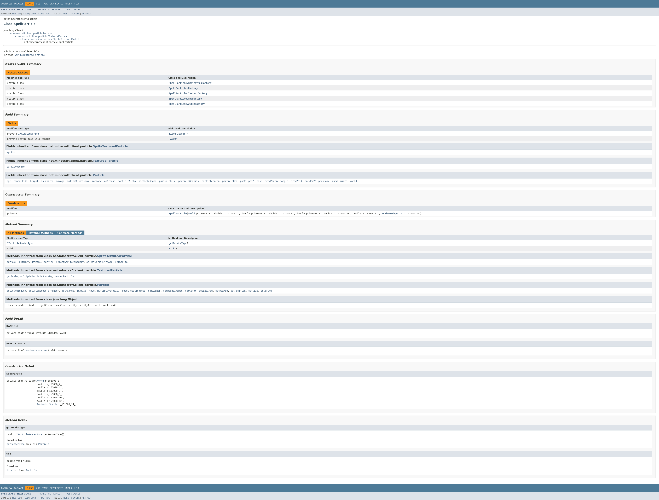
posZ (259, 181)
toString (266, 290)
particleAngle (147, 181)
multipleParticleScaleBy (36, 276)
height (34, 181)
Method (45, 14)
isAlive (81, 290)
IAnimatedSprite (28, 133)
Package (19, 4)
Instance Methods (40, 233)
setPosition (238, 290)
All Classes (73, 9)
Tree (45, 4)
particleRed (229, 181)
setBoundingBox (172, 290)
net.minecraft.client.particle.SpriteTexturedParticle (49, 39)
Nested (16, 14)
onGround (109, 181)
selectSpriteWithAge (99, 262)
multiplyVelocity (108, 290)
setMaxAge (221, 290)
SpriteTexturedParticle (29, 55)
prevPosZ (323, 181)
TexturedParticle (105, 160)
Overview (6, 4)
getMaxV (24, 262)
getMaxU (11, 262)
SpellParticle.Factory (183, 88)
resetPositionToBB (133, 290)
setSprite (121, 262)
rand (335, 181)
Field (26, 14)
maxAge (60, 181)
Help (76, 4)
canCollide (20, 181)
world (353, 181)
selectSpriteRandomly (70, 262)
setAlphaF (154, 290)
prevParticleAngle (276, 181)
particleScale (16, 166)
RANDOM (173, 138)
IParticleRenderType (20, 243)
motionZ (96, 181)
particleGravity (188, 181)
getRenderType (178, 243)
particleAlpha (127, 181)
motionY (84, 181)
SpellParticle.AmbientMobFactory (190, 83)
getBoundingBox (16, 290)
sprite (11, 152)
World (191, 213)
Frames (42, 9)
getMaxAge (68, 290)
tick (171, 248)
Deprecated (56, 4)
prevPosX (296, 181)
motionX (72, 181)
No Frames (54, 9)
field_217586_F (178, 133)
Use (38, 4)
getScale (12, 276)
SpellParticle (178, 213)
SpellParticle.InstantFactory (188, 93)
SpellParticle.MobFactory (185, 98)
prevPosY (310, 181)
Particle (99, 175)
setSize (253, 290)
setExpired (206, 290)
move (92, 290)
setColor (190, 290)
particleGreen (210, 181)
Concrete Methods (69, 233)
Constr (35, 14)
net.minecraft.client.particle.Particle (30, 33)
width (343, 181)
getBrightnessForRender (44, 290)
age (9, 181)
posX (243, 181)
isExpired (47, 181)
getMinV (48, 262)
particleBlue (167, 181)
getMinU (36, 262)
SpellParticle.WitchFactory (187, 103)
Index (68, 4)
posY (251, 181)
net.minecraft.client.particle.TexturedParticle (41, 36)
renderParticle (64, 276)
